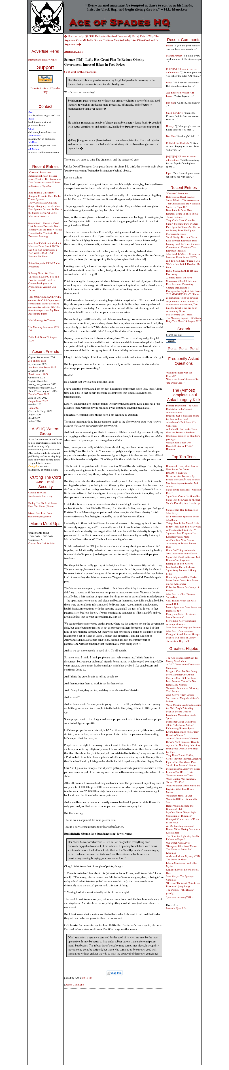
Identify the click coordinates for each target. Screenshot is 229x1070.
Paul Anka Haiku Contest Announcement (179, 410)
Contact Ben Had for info (41, 543)
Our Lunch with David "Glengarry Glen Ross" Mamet (181, 844)
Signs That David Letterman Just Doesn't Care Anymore (183, 558)
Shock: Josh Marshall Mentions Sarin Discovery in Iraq (183, 767)
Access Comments (74, 984)
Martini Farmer (174, 55)
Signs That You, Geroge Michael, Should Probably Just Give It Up (183, 501)
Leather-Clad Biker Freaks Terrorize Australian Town (179, 773)
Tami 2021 (34, 407)
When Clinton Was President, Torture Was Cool (181, 780)
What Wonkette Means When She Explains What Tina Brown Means (183, 789)
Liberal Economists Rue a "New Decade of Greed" (182, 733)
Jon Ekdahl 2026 (37, 360)
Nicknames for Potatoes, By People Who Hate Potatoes (183, 477)
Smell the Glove (174, 112)
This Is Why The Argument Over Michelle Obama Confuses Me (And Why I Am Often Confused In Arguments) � (111, 40)
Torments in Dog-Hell (177, 640)
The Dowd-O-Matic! (176, 859)
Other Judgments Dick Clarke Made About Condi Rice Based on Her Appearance (182, 580)
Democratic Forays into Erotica (182, 466)
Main (135, 36)
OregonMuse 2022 (38, 401)
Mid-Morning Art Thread (41, 320)
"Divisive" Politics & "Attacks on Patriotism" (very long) (183, 884)
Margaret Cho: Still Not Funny (182, 677)
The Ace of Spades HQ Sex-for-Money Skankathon (182, 659)
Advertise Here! (45, 51)
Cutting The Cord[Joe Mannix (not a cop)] (41, 494)
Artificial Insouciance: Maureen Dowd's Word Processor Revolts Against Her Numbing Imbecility (183, 742)
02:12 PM (87, 977)
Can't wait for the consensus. (80, 72)
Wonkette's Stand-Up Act (179, 795)
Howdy (170, 126)
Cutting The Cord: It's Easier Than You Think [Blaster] (42, 504)
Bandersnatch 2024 (38, 374)
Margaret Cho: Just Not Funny (181, 671)
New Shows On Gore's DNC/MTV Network (177, 471)
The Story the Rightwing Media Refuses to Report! (182, 837)
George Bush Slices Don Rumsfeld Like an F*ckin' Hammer (179, 446)
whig (168, 82)
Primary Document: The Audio (182, 405)
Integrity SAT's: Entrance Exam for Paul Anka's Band (182, 417)
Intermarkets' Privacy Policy (42, 59)
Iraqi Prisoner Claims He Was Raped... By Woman (181, 682)
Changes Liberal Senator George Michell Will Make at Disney (183, 635)
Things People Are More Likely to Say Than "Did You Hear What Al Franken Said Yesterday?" (183, 526)
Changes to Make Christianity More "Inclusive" (181, 615)
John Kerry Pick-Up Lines (179, 630)
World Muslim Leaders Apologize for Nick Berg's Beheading (183, 706)
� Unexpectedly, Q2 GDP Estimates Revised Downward (97, 36)
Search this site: (174, 334)
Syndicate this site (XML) (179, 897)
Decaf (169, 45)
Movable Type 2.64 (176, 908)
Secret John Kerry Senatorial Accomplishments (181, 622)
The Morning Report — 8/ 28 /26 (183, 317)
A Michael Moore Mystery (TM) (183, 856)
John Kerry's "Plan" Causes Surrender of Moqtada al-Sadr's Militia (182, 698)
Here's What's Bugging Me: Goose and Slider (180, 807)
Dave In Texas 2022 (38, 394)
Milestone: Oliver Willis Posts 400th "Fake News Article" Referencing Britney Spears (181, 725)
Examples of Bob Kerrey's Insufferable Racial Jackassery (181, 565)
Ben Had (170, 102)
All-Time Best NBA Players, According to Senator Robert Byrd (181, 543)
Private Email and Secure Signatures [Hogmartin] (41, 514)
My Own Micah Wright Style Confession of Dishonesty (181, 814)
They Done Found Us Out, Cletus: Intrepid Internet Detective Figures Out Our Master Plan (183, 758)
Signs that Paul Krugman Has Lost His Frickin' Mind (181, 535)
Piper (169, 173)
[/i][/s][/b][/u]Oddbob (177, 143)
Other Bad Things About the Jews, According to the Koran (181, 551)
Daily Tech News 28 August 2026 (183, 321)
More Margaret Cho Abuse (180, 674)
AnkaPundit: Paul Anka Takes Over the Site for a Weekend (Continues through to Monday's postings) (183, 434)
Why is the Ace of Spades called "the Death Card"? (182, 381)
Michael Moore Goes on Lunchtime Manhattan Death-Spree (181, 715)
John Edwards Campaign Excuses (183, 627)
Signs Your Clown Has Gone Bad (183, 496)
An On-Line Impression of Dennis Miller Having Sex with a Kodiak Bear (183, 829)
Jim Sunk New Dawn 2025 (42, 367)
